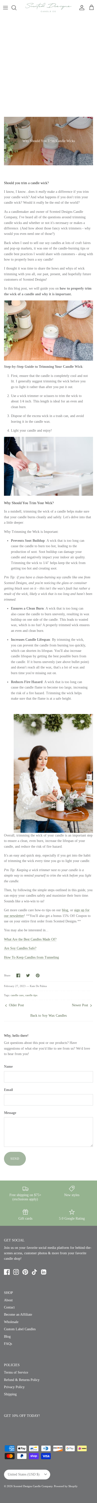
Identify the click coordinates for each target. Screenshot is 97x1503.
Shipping (10, 1394)
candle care (17, 995)
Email (8, 1090)
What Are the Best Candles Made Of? (30, 939)
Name (8, 1066)
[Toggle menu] (5, 7)
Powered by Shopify (66, 1486)
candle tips (31, 995)
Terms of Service (16, 1372)
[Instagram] (16, 1272)
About (8, 1300)
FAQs (8, 1344)
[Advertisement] (48, 66)
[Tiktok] (34, 1272)
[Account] (80, 7)
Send (14, 1158)
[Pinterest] (25, 1272)
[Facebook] (7, 1272)
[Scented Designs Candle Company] (48, 7)
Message (10, 1113)
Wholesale (11, 1322)
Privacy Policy (14, 1387)
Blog (7, 1336)
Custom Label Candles (20, 1329)
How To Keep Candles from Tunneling (31, 957)
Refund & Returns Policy (22, 1380)
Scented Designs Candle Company (32, 1486)
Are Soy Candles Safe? (20, 948)
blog (65, 910)
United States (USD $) (24, 1474)
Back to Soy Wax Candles (48, 1015)
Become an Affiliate (18, 1314)
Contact (9, 1307)
